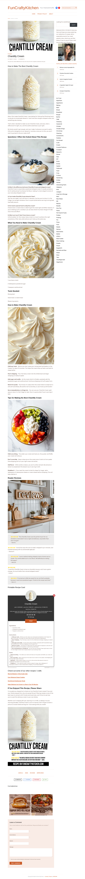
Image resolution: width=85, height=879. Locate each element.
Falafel (58, 166)
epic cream (32, 772)
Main (57, 196)
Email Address (13, 834)
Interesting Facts (61, 184)
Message (11, 847)
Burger (58, 114)
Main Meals (59, 199)
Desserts (59, 152)
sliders (58, 236)
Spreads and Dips (61, 250)
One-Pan (58, 208)
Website (11, 841)
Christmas (59, 131)
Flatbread (59, 168)
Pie (57, 220)
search (73, 25)
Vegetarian (59, 262)
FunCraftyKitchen (23, 8)
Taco (57, 257)
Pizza (57, 222)
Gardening (59, 177)
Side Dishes (59, 231)
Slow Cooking (60, 241)
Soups (58, 245)
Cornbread (59, 140)
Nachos (58, 203)
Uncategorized (60, 259)
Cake (57, 119)
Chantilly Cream (16, 56)
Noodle (58, 206)
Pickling (58, 217)
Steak (58, 252)
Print (31, 621)
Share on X (18, 779)
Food (57, 170)
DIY (57, 159)
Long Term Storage (61, 194)
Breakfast (59, 112)
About (51, 14)
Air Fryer (58, 98)
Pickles (58, 215)
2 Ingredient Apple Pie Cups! (66, 85)
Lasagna (58, 192)
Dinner (58, 154)
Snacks (58, 243)
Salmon (58, 229)
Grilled (58, 180)
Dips (57, 156)
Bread (58, 110)
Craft (57, 142)
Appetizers (59, 103)
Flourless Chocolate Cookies (66, 73)
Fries (57, 173)
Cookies (58, 138)
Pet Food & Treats (61, 213)
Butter (58, 117)
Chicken (58, 126)
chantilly (20, 772)
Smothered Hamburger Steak (16, 681)
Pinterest (37, 779)
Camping (59, 121)
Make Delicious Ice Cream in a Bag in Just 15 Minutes (23, 684)
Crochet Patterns (61, 147)
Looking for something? (63, 22)
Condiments (59, 135)
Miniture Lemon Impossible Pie (67, 67)
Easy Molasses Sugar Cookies (16, 677)
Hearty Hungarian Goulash (66, 79)
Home (33, 14)
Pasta (58, 210)
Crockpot (59, 149)
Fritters (58, 175)
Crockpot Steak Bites (65, 91)
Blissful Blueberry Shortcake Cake (18, 674)
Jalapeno (59, 187)
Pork (57, 224)
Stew (57, 255)
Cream (10, 54)
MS (57, 201)
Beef (57, 107)
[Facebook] (56, 8)
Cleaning (58, 133)
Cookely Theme (48, 876)
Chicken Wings (60, 128)
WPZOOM (55, 876)
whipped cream (40, 772)
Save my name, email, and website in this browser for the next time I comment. (26, 859)
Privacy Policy (42, 14)
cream (26, 772)
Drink (57, 161)
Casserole (59, 124)
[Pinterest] (59, 8)
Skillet (58, 234)
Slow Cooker (59, 238)
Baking (58, 105)
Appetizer (59, 100)
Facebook (28, 779)
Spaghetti (59, 248)
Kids (57, 189)
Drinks (58, 163)
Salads (58, 227)
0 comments (22, 59)
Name (11, 828)
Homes (58, 182)
